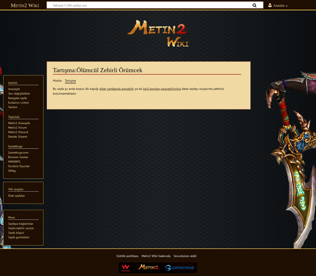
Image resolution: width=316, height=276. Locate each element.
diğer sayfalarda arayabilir (117, 89)
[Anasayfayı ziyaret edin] (158, 33)
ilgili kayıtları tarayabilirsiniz (162, 89)
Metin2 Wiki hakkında (156, 256)
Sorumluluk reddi (185, 256)
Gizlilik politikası (128, 256)
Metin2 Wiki (25, 5)
